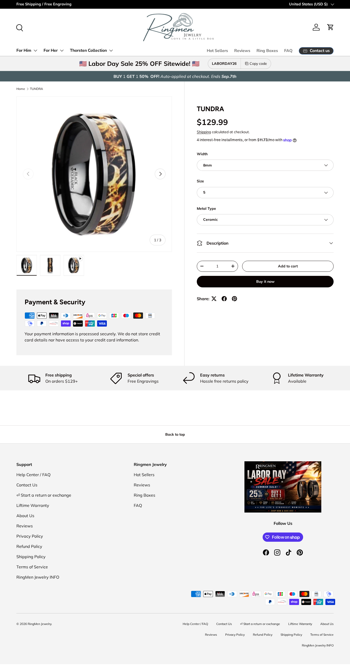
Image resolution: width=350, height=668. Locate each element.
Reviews (242, 51)
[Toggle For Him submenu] (35, 50)
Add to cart (288, 266)
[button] (330, 27)
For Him (23, 50)
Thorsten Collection (88, 50)
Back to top (175, 434)
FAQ (288, 51)
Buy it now (265, 281)
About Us (25, 515)
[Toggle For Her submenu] (62, 50)
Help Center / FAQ (33, 474)
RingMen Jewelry (39, 624)
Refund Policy (29, 546)
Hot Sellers (217, 51)
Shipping (204, 132)
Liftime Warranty (32, 505)
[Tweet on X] (214, 299)
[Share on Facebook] (224, 299)
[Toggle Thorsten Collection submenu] (111, 50)
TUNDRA (36, 89)
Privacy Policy (29, 536)
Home (20, 89)
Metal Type (206, 208)
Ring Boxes (267, 51)
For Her (51, 50)
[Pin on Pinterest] (234, 299)
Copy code (258, 63)
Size (200, 181)
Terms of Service (32, 566)
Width (202, 154)
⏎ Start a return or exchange (43, 495)
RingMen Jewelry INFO (37, 577)
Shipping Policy (31, 556)
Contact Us (26, 484)
